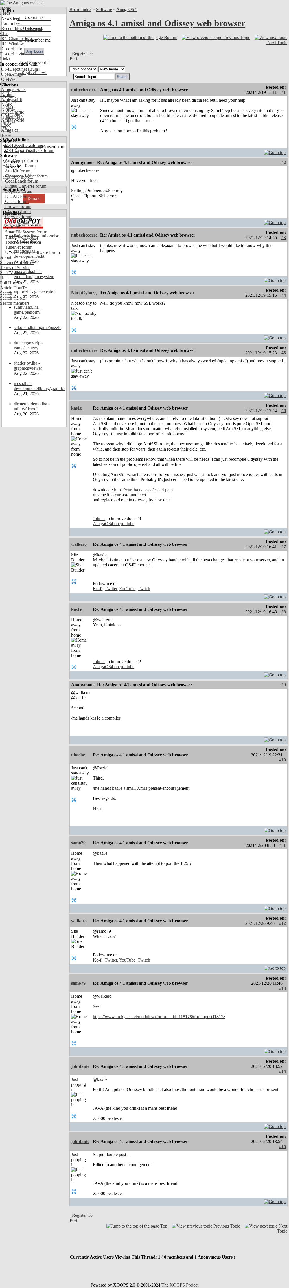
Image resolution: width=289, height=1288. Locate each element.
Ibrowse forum (17, 206)
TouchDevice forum (22, 242)
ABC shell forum (20, 165)
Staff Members (13, 272)
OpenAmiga (11, 74)
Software (104, 9)
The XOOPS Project (179, 1285)
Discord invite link (16, 53)
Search (6, 293)
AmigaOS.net (13, 89)
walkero (79, 544)
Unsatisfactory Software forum (32, 252)
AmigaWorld (12, 120)
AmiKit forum (17, 170)
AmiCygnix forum (21, 160)
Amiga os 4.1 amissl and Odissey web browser (157, 23)
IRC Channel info (16, 38)
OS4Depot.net (13, 69)
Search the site (13, 298)
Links (5, 59)
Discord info (11, 48)
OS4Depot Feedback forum (29, 150)
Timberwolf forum (21, 237)
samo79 (78, 842)
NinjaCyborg (84, 292)
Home (5, 8)
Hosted (6, 135)
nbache (78, 754)
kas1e (76, 408)
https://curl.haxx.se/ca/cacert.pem (143, 489)
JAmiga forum (17, 211)
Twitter (111, 588)
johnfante (80, 1066)
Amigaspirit (11, 99)
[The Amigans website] (21, 2)
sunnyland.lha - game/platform (27, 310)
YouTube (127, 588)
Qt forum (12, 226)
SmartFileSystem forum (25, 232)
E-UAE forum (17, 196)
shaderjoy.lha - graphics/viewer (28, 366)
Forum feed (11, 23)
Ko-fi (97, 588)
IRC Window (12, 43)
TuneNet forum (18, 247)
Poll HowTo (11, 282)
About (5, 257)
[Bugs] (33, 69)
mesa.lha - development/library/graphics (39, 386)
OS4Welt (8, 79)
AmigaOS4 (126, 9)
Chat (4, 33)
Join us (99, 518)
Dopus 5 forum (18, 191)
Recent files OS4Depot (21, 28)
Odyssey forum (18, 216)
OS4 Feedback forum (23, 145)
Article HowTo (13, 287)
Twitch (144, 588)
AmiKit (7, 104)
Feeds (5, 13)
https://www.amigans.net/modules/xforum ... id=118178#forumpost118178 (159, 1016)
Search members (14, 303)
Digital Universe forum (25, 186)
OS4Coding (11, 114)
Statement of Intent (17, 262)
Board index (80, 9)
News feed (10, 18)
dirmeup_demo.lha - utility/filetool (32, 406)
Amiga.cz (9, 130)
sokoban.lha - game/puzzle (37, 327)
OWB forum (16, 221)
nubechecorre (84, 89)
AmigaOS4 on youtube (113, 523)
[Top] (275, 151)
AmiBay (8, 109)
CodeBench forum (21, 181)
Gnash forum (16, 201)
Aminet (7, 94)
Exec (5, 125)
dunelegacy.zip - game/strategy (28, 345)
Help (4, 277)
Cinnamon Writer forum (26, 176)
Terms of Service (15, 267)
